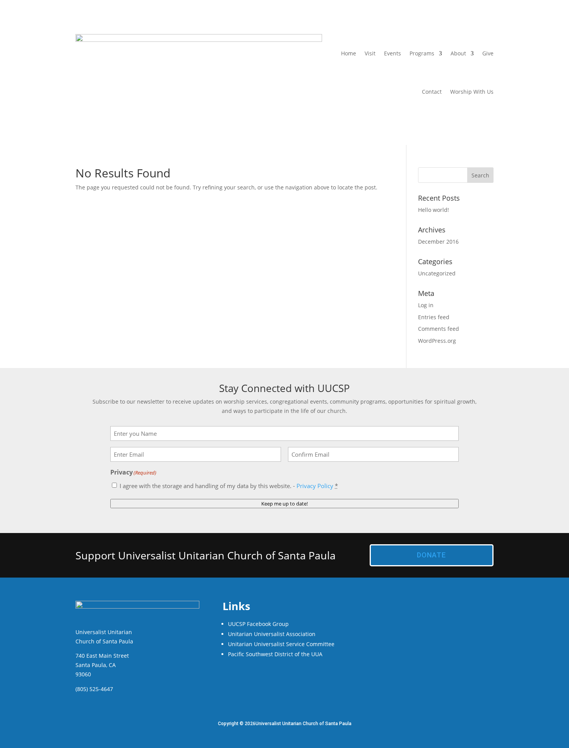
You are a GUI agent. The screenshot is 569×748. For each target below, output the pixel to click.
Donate (431, 555)
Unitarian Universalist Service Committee (281, 644)
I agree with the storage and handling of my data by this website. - (229, 486)
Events (392, 53)
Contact (432, 91)
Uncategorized (437, 273)
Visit (370, 53)
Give (488, 53)
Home (348, 53)
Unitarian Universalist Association (271, 634)
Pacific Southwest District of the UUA (275, 654)
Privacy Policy (314, 486)
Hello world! (433, 209)
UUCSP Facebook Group (258, 624)
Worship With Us (472, 91)
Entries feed (433, 317)
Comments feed (438, 328)
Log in (426, 305)
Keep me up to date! (284, 503)
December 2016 (438, 241)
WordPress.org (437, 340)
